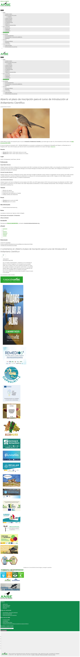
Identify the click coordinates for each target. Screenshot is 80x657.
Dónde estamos (8, 19)
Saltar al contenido (4, 1)
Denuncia (7, 38)
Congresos (7, 30)
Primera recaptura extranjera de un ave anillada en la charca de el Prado (16, 244)
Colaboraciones (9, 22)
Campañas (7, 29)
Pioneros (9, 16)
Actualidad (8, 242)
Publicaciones (8, 45)
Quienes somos (8, 13)
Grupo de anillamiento (7, 613)
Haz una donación (9, 35)
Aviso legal (37, 654)
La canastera (5, 621)
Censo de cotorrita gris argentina (10, 615)
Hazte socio (6, 32)
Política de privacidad (44, 654)
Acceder (33, 654)
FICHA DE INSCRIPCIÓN (12, 223)
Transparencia (8, 20)
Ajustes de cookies (51, 654)
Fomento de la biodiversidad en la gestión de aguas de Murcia (15, 623)
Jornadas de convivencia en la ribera (8, 245)
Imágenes (7, 42)
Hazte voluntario (6, 606)
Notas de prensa (9, 41)
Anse (4, 12)
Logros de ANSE (8, 18)
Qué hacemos (6, 26)
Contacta (7, 23)
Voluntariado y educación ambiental (13, 37)
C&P (18, 654)
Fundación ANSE (6, 619)
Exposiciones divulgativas (11, 46)
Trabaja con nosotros (10, 25)
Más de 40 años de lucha (10, 15)
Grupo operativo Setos (7, 622)
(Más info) (53, 146)
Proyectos (7, 27)
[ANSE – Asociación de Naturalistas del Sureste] (4, 55)
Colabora (5, 34)
